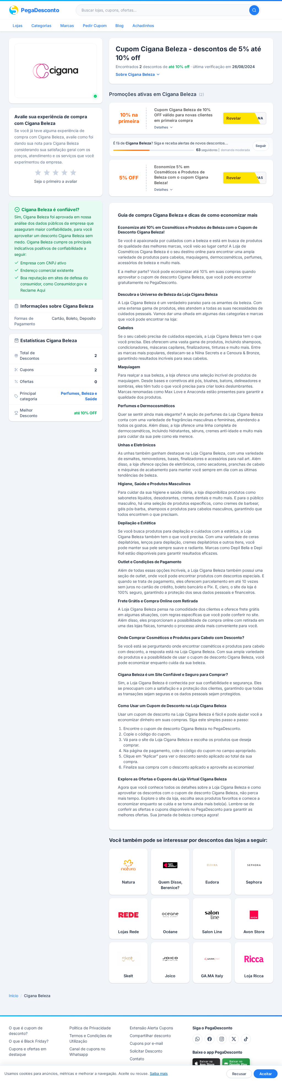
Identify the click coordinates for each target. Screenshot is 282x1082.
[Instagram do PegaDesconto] (222, 1039)
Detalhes (161, 127)
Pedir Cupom (95, 25)
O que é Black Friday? (28, 1041)
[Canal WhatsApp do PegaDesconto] (197, 1039)
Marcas (67, 25)
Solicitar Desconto (146, 1051)
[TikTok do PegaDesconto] (246, 1039)
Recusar (239, 1074)
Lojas (18, 25)
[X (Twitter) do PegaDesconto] (234, 1039)
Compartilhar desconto (150, 1035)
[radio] (38, 172)
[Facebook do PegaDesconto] (210, 1039)
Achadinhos (143, 25)
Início (13, 995)
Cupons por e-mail (146, 1043)
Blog (119, 25)
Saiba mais (159, 1073)
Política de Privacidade (90, 1027)
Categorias (41, 25)
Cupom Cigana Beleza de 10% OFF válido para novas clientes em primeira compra (183, 115)
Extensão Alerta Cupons (151, 1027)
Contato (137, 1058)
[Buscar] (254, 10)
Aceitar (265, 1074)
